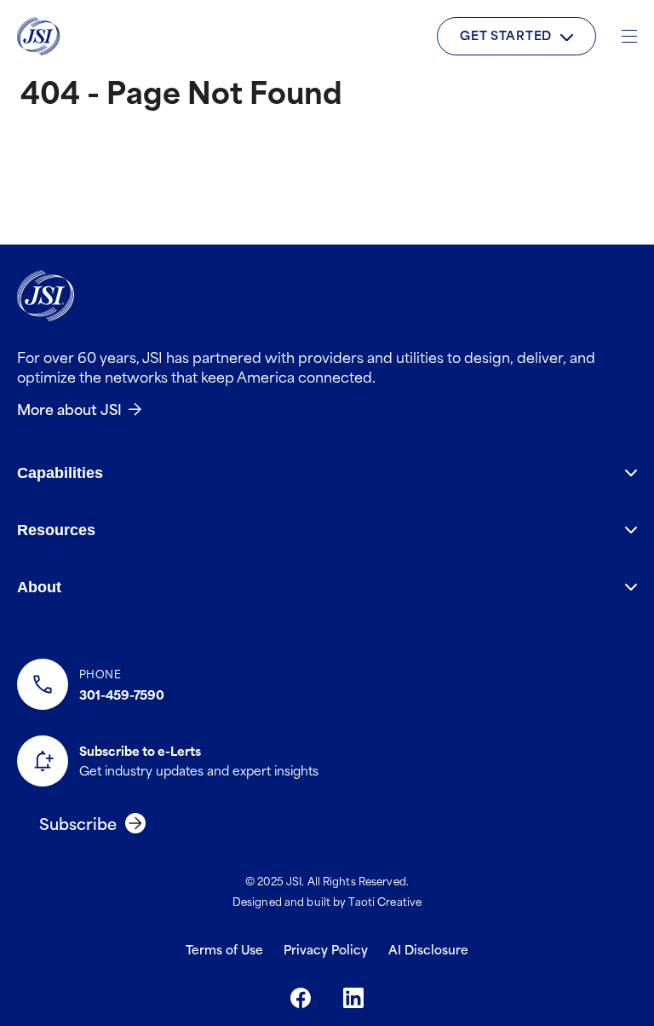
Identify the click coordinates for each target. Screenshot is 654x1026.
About (39, 587)
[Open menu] (629, 36)
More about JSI (69, 408)
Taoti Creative (385, 900)
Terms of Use (224, 949)
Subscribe (78, 822)
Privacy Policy (326, 949)
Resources (56, 530)
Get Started (506, 34)
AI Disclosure (428, 949)
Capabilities (60, 472)
